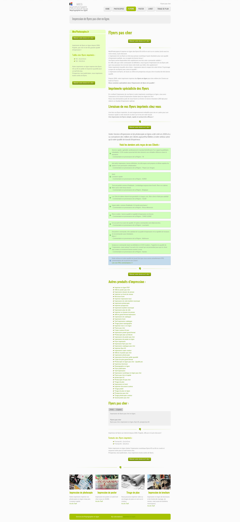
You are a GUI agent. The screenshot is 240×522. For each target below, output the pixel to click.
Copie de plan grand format (124, 359)
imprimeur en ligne (129, 517)
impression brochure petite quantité (126, 357)
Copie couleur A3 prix (122, 330)
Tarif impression (120, 371)
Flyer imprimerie (120, 341)
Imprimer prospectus (121, 305)
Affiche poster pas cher (122, 290)
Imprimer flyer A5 (120, 348)
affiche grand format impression (125, 314)
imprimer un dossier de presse (125, 312)
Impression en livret (121, 384)
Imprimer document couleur (124, 386)
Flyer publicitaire (120, 368)
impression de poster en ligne (124, 339)
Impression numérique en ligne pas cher (128, 373)
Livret (150, 9)
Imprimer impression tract (123, 299)
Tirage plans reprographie (123, 323)
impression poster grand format (125, 332)
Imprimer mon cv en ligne (123, 326)
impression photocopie (122, 355)
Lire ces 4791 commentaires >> (122, 263)
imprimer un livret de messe (124, 294)
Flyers (131, 9)
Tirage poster (119, 389)
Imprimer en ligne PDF (122, 287)
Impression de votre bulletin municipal (127, 301)
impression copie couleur (123, 350)
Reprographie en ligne (122, 366)
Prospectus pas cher (121, 393)
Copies (119, 410)
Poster (141, 9)
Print (111, 410)
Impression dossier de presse (124, 292)
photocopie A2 (119, 377)
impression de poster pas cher (125, 337)
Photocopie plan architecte (123, 335)
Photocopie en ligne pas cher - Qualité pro (129, 362)
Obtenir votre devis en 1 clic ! (83, 38)
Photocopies (119, 9)
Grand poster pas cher (122, 398)
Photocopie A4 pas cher (123, 380)
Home (107, 9)
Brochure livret (119, 296)
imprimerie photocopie (122, 303)
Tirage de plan (163, 9)
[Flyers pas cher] (78, 7)
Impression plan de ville (122, 310)
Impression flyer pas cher (123, 344)
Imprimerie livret (120, 319)
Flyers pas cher (120, 328)
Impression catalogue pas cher (125, 346)
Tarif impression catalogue (123, 321)
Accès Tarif (73, 503)
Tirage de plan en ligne (122, 391)
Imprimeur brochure (121, 364)
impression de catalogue (123, 317)
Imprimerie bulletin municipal (124, 308)
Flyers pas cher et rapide (123, 375)
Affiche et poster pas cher (123, 353)
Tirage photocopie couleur (123, 395)
